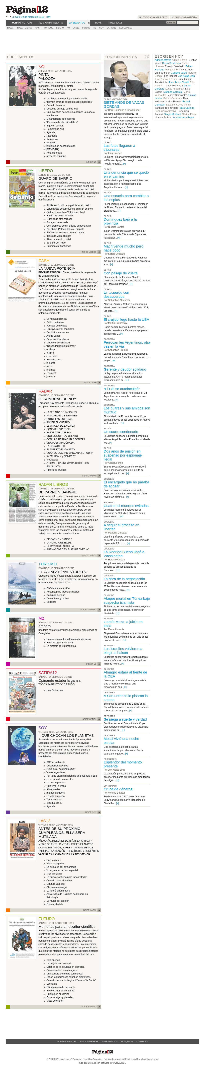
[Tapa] (22, 106)
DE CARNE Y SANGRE (57, 492)
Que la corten (53, 860)
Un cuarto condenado (121, 432)
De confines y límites (57, 598)
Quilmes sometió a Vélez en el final (65, 212)
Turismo (48, 28)
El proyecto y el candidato (60, 329)
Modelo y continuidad (58, 342)
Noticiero (51, 602)
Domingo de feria (55, 595)
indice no (91, 162)
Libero (60, 28)
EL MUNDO (109, 595)
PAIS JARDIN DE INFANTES (61, 415)
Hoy (48, 17)
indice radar (89, 476)
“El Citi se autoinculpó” (122, 389)
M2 (94, 28)
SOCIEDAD (109, 479)
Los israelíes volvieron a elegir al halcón (123, 651)
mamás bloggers (55, 792)
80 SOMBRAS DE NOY (57, 399)
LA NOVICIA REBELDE (58, 542)
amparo (44, 626)
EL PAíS (108, 142)
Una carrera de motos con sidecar (64, 973)
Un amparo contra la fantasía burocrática (68, 639)
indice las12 (89, 910)
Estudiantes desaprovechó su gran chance (69, 208)
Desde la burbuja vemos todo (62, 108)
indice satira (89, 719)
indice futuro (88, 1007)
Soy (101, 28)
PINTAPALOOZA (46, 77)
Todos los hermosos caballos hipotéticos (68, 977)
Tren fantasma (54, 873)
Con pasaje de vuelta (121, 273)
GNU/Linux (119, 1063)
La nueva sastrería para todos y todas (66, 877)
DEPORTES (109, 692)
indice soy (90, 812)
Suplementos (110, 1041)
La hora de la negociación (124, 579)
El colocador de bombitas (60, 990)
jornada (50, 376)
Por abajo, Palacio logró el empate (65, 229)
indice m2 (91, 664)
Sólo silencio (53, 960)
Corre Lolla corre (55, 105)
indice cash (89, 382)
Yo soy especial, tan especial (62, 870)
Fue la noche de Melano (59, 215)
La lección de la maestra (59, 779)
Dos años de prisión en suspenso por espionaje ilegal (123, 455)
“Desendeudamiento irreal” (61, 346)
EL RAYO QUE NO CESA (60, 546)
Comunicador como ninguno (61, 970)
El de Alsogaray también (59, 642)
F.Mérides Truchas (56, 469)
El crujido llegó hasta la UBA (126, 319)
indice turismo (88, 609)
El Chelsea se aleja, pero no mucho (65, 232)
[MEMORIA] (52, 149)
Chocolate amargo (56, 887)
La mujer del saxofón (57, 900)
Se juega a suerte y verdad (125, 719)
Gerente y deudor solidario (125, 369)
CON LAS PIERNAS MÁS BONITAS (65, 439)
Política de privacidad (114, 1059)
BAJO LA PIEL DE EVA (58, 432)
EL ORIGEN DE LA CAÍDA (60, 425)
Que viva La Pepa (56, 786)
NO (68, 28)
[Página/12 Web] (27, 13)
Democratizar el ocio (57, 339)
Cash (38, 28)
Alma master (53, 789)
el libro (50, 352)
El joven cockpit (54, 125)
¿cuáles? (51, 373)
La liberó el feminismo (58, 890)
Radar (10, 28)
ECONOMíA (109, 339)
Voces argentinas (55, 772)
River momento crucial (58, 239)
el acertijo (51, 356)
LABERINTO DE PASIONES (61, 412)
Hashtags (51, 135)
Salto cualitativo (55, 322)
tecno (49, 366)
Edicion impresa (89, 1041)
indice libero (88, 252)
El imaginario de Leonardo (60, 987)
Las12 (76, 28)
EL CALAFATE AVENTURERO (62, 572)
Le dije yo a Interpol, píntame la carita (66, 98)
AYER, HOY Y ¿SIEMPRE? (61, 456)
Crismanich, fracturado (58, 246)
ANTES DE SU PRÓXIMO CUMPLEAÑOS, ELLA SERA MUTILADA (61, 833)
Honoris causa (54, 359)
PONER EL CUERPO (58, 422)
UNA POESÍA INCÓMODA (60, 442)
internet (50, 369)
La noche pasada (55, 782)
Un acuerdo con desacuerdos (116, 295)
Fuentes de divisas (56, 325)
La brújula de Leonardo (59, 963)
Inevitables (52, 459)
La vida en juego (55, 796)
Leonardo (51, 983)
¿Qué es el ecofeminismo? (60, 769)
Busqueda (127, 1041)
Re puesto (52, 139)
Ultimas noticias (66, 1041)
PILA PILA (51, 142)
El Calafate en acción (58, 588)
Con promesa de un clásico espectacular (68, 225)
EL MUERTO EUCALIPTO (60, 449)
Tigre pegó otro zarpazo (59, 219)
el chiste (50, 349)
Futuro (86, 28)
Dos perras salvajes (57, 765)
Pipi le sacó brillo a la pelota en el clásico (68, 205)
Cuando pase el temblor (59, 880)
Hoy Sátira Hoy (54, 690)
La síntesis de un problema (61, 646)
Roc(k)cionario (54, 152)
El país (108, 99)
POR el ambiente (55, 762)
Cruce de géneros (118, 789)
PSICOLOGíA (110, 759)
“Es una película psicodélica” (62, 122)
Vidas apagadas (55, 863)
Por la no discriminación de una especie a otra (71, 775)
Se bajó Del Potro (56, 242)
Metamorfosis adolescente (60, 118)
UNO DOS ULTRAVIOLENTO (62, 436)
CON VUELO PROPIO (58, 429)
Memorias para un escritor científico (66, 927)
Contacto (142, 1041)
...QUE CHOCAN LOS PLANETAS (66, 736)
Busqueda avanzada (185, 17)
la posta (50, 363)
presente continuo (56, 156)
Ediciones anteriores (154, 17)
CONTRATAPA (110, 786)
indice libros (88, 555)
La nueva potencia (56, 319)
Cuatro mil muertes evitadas (126, 506)
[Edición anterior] (6, 17)
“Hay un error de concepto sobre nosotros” (69, 102)
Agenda (50, 132)
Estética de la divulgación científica (65, 966)
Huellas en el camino (57, 994)
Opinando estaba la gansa (59, 680)
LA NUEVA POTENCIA (56, 268)
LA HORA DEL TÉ (56, 446)
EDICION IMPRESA (121, 57)
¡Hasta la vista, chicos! (58, 236)
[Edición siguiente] (10, 17)
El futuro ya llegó (55, 884)
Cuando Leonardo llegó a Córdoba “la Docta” (71, 980)
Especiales (125, 28)
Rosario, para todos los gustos (62, 591)
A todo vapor (53, 335)
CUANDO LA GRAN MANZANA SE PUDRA (69, 453)
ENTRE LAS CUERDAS (59, 419)
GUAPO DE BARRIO (55, 178)
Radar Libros (24, 28)
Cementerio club (55, 129)
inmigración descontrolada (60, 146)
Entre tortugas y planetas (59, 997)
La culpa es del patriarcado (61, 867)
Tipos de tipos (54, 799)
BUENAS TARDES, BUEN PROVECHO (67, 549)
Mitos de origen (54, 1000)
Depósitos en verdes (57, 332)
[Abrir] (62, 23)
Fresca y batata (54, 904)
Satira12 (111, 28)
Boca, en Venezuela (57, 222)
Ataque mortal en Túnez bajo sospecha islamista (127, 601)
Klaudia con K (54, 803)
